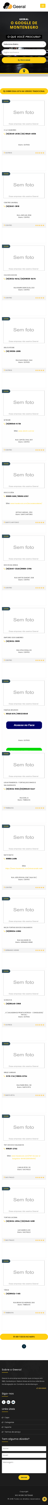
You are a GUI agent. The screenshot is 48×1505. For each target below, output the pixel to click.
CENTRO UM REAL (11, 202)
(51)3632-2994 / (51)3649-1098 (20, 1221)
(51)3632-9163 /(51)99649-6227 (20, 789)
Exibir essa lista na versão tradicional (25, 91)
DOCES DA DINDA (11, 565)
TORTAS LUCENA (10, 1217)
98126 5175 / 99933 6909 (17, 714)
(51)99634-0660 (13, 931)
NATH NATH (8, 855)
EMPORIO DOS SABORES (13, 637)
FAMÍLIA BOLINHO (11, 710)
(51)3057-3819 (12, 206)
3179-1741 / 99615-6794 (16, 1076)
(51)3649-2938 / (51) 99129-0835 (21, 134)
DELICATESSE (9, 347)
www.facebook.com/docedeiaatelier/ (26, 503)
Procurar (25, 60)
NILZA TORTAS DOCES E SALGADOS (18, 927)
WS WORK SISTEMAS (24, 1495)
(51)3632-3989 (13, 641)
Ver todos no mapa (25, 1336)
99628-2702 (11, 1148)
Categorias (9, 1422)
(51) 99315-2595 (13, 351)
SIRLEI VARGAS (10, 1072)
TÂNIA (6, 1290)
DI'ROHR (7, 420)
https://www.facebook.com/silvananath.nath (23, 868)
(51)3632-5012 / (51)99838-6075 (21, 279)
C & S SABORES (10, 130)
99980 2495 (11, 858)
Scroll (44, 1499)
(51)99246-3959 (13, 1003)
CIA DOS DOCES (10, 275)
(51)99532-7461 (13, 1293)
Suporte (7, 1427)
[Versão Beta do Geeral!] (14, 5)
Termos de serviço (12, 1432)
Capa (6, 1417)
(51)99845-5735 (13, 424)
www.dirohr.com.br (26, 431)
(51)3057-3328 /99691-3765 (19, 569)
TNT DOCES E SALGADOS (14, 1145)
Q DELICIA (8, 1000)
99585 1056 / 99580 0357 (17, 496)
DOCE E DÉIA (9, 492)
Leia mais (42, 1388)
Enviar (24, 1477)
